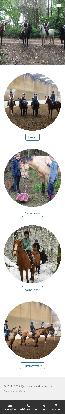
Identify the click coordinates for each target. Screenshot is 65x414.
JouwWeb (20, 391)
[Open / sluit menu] (59, 5)
